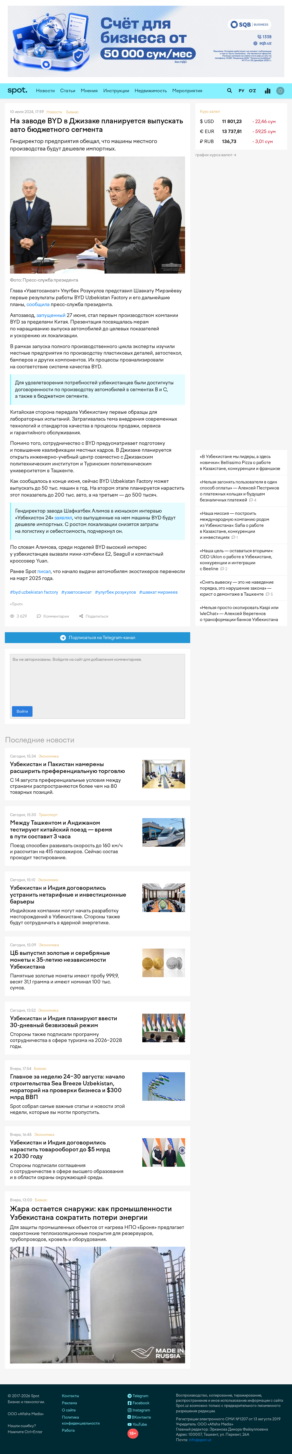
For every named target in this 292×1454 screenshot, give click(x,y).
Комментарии (55, 616)
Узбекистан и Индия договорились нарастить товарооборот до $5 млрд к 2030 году (60, 1149)
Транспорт (48, 815)
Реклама (69, 1403)
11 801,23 (232, 121)
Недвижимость (151, 90)
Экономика (48, 756)
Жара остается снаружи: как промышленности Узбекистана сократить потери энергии (91, 1213)
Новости (45, 90)
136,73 (229, 141)
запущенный (51, 315)
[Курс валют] (267, 91)
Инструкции (116, 90)
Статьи (67, 90)
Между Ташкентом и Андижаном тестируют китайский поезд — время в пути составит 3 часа (61, 829)
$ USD (207, 121)
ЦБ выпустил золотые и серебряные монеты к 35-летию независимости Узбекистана (60, 959)
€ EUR (207, 131)
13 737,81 (232, 131)
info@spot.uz (200, 1440)
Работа (68, 1430)
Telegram (140, 1396)
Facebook (140, 1403)
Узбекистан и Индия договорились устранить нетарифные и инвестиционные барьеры (68, 894)
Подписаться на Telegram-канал (100, 637)
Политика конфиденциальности (81, 1420)
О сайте (69, 1410)
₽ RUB (207, 141)
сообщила (38, 304)
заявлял (63, 518)
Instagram (141, 1410)
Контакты (70, 1396)
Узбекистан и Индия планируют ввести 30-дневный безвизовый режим (63, 1022)
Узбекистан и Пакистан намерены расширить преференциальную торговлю (67, 767)
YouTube (139, 1424)
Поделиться (96, 616)
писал (44, 571)
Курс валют (210, 111)
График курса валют (214, 154)
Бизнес (40, 1069)
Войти (22, 711)
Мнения (89, 90)
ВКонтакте (141, 1417)
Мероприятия (187, 90)
